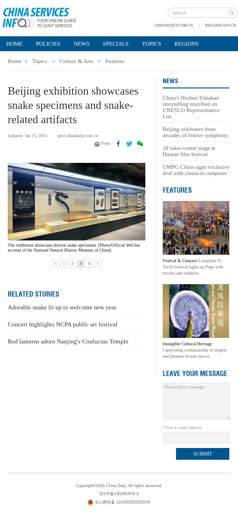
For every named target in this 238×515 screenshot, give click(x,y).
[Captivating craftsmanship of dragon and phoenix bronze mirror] (196, 310)
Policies (48, 44)
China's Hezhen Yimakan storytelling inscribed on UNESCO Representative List (191, 107)
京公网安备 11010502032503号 (123, 502)
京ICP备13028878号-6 (119, 493)
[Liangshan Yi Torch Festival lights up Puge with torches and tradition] (196, 227)
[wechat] (140, 144)
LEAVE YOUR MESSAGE (195, 373)
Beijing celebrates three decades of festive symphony (195, 132)
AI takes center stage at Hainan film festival (189, 151)
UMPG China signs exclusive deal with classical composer (196, 170)
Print (105, 143)
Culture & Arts (76, 61)
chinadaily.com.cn (173, 25)
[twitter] (129, 144)
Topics (151, 44)
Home (14, 44)
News (82, 44)
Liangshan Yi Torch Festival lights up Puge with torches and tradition (193, 266)
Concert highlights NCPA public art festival (62, 324)
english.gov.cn (220, 25)
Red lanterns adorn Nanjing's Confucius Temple (68, 341)
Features (114, 61)
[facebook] (118, 144)
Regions (186, 44)
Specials (116, 44)
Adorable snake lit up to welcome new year (62, 307)
